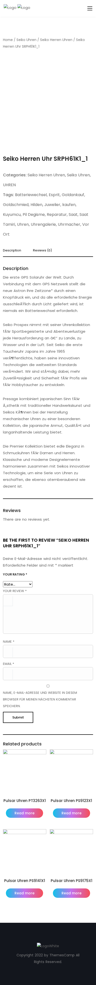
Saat (73, 214)
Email (8, 663)
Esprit (54, 195)
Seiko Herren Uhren (56, 40)
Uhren (23, 224)
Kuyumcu (12, 214)
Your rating (15, 574)
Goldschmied (16, 204)
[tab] (14, 252)
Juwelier (52, 204)
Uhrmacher (69, 224)
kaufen (69, 204)
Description (12, 251)
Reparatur (57, 214)
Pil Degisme (34, 214)
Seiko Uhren (26, 40)
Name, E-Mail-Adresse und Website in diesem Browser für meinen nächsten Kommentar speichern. (40, 699)
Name (8, 641)
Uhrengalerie (43, 224)
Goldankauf (73, 195)
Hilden (36, 204)
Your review (15, 591)
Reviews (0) (42, 251)
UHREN (9, 185)
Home (8, 40)
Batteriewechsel (31, 195)
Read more (24, 813)
